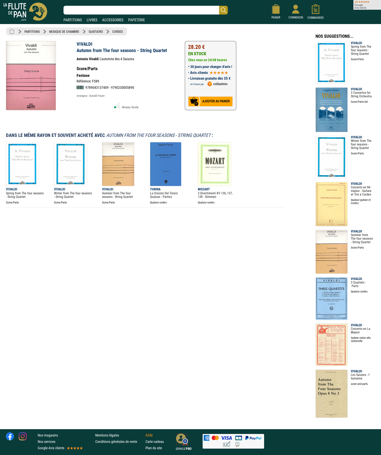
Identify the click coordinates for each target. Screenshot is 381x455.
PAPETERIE (136, 20)
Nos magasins (48, 435)
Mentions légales (107, 435)
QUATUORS (96, 32)
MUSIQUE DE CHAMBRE (64, 32)
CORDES (117, 32)
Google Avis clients (51, 448)
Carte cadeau (154, 442)
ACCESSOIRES (112, 20)
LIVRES (92, 20)
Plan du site (153, 448)
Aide (149, 435)
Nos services (46, 442)
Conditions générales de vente (119, 442)
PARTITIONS (73, 20)
